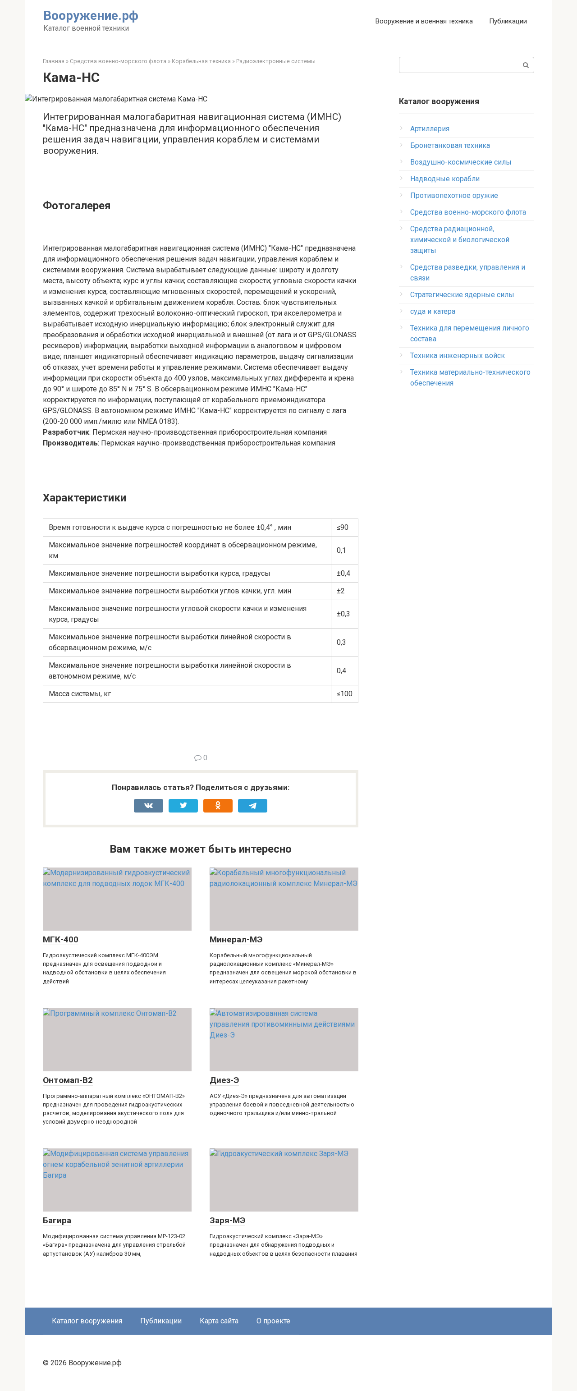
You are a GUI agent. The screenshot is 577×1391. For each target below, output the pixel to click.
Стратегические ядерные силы (462, 294)
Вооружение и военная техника (424, 21)
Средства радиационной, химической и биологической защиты (459, 240)
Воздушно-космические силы (461, 162)
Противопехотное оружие (454, 195)
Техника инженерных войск (457, 355)
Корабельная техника (201, 61)
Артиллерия (429, 128)
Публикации (508, 21)
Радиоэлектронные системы (276, 61)
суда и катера (432, 311)
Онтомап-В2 (68, 1080)
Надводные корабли (445, 178)
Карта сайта (219, 1321)
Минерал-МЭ (236, 939)
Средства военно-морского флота (118, 61)
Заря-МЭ (227, 1220)
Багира (57, 1220)
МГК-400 (60, 939)
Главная (53, 61)
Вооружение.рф (90, 15)
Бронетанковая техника (450, 145)
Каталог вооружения (87, 1321)
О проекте (273, 1321)
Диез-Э (224, 1080)
